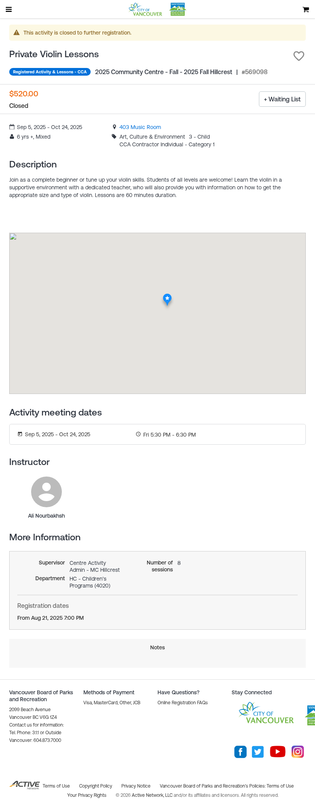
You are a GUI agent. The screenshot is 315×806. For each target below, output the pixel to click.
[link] (140, 127)
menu (9, 9)
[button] (298, 56)
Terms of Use (280, 786)
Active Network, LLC (153, 795)
